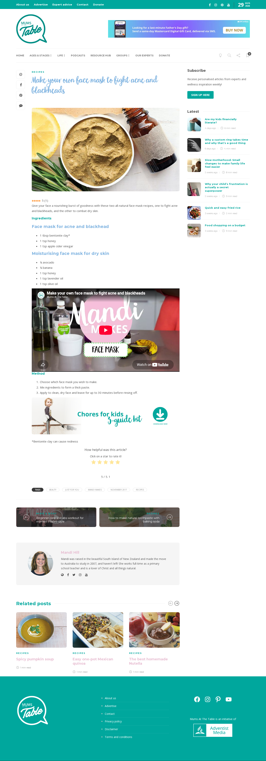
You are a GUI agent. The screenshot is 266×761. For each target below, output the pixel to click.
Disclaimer (111, 729)
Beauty (52, 489)
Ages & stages (39, 55)
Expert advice (62, 4)
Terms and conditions (118, 737)
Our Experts (144, 55)
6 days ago (210, 148)
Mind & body (46, 513)
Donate (98, 4)
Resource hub (101, 55)
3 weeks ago (211, 213)
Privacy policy (113, 721)
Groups (121, 55)
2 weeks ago (211, 172)
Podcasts (78, 55)
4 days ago (210, 128)
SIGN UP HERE (200, 95)
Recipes (38, 72)
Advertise (41, 4)
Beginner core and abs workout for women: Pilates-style (60, 519)
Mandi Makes (95, 489)
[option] (41, 641)
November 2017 (119, 489)
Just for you (72, 489)
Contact (82, 4)
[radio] (93, 463)
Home (20, 55)
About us (22, 4)
